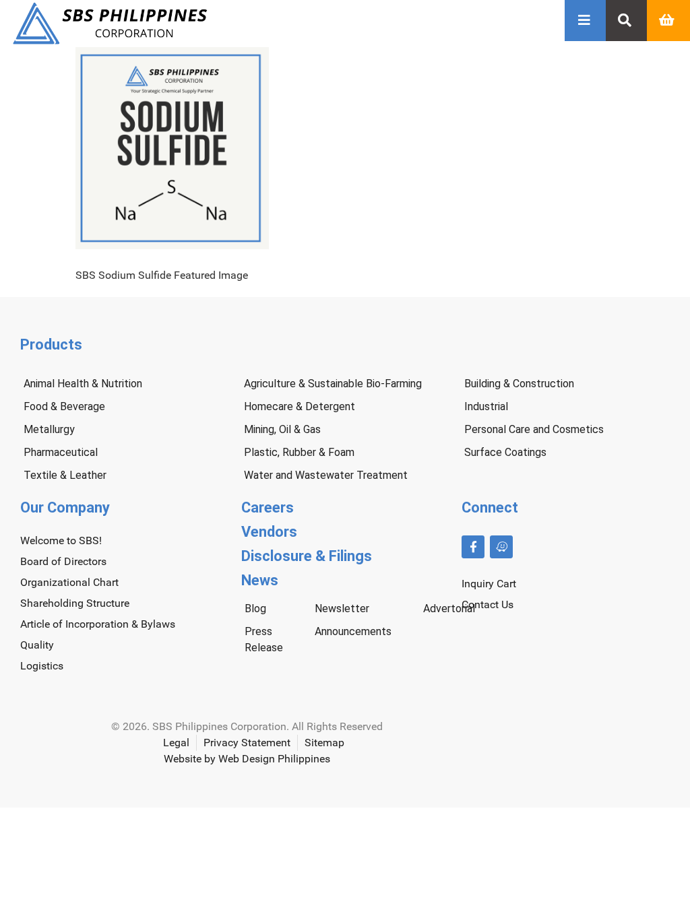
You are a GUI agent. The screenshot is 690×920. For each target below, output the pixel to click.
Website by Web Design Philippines (247, 758)
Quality (37, 644)
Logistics (41, 665)
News (259, 580)
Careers (267, 507)
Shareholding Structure (74, 603)
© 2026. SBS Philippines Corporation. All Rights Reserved (247, 726)
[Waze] (501, 546)
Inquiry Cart (489, 583)
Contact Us (487, 604)
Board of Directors (63, 561)
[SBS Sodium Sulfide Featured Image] (172, 245)
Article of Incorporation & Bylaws (97, 624)
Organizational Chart (69, 582)
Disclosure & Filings (306, 556)
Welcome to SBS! (61, 540)
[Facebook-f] (473, 546)
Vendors (269, 531)
